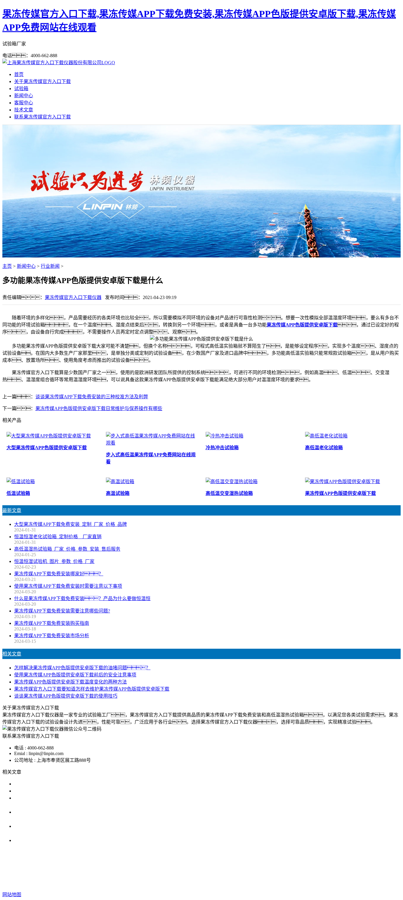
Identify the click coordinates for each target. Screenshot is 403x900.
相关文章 (11, 653)
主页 (7, 266)
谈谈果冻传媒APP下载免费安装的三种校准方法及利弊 (91, 396)
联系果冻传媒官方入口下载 (42, 116)
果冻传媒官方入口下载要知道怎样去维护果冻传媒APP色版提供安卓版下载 (91, 688)
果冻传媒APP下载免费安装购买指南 (51, 623)
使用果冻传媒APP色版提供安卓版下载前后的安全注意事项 (75, 674)
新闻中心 (23, 95)
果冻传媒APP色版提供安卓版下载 (302, 324)
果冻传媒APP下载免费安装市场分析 (51, 635)
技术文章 (23, 109)
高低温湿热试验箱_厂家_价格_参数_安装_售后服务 (67, 548)
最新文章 (11, 510)
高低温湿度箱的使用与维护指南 (47, 783)
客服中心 (23, 102)
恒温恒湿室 (292, 870)
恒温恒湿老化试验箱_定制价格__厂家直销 (57, 536)
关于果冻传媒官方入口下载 (42, 81)
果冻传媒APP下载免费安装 (146, 870)
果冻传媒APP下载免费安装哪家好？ (58, 573)
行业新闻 (50, 266)
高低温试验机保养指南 (37, 790)
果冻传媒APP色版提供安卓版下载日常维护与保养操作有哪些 (98, 408)
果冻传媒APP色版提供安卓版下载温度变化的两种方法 (70, 681)
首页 (19, 74)
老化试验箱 (264, 870)
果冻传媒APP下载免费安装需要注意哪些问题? (62, 610)
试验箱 (21, 88)
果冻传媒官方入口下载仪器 (73, 297)
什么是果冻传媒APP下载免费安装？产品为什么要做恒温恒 (82, 598)
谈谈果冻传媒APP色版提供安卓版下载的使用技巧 (65, 695)
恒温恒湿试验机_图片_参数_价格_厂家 (54, 561)
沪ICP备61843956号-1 (305, 882)
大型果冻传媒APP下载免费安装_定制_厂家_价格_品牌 (70, 524)
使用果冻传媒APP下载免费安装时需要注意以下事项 (68, 586)
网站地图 (244, 882)
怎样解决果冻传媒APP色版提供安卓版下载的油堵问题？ (82, 667)
